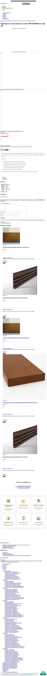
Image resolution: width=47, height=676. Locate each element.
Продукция (5, 13)
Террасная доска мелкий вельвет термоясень (13, 616)
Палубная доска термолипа (10, 624)
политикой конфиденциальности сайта (26, 674)
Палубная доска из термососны (11, 590)
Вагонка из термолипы (9, 619)
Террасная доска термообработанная (10, 662)
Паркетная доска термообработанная (10, 663)
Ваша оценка (3, 203)
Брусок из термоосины (9, 634)
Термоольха (5, 580)
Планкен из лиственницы (10, 574)
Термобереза (5, 648)
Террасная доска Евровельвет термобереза (13, 657)
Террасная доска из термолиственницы (12, 579)
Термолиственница (6, 570)
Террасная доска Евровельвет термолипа (13, 627)
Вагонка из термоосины (9, 635)
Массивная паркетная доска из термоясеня (13, 603)
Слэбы (4, 14)
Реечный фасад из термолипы (11, 630)
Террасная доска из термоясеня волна (12, 612)
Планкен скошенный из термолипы (12, 631)
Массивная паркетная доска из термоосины (13, 637)
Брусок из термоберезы (9, 649)
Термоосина (5, 633)
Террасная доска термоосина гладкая (12, 644)
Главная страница (3, 20)
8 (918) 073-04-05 (25, 2)
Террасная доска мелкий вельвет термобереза (14, 659)
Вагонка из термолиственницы (11, 571)
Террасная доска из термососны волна (12, 596)
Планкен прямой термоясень (10, 607)
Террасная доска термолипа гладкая (12, 626)
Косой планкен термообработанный (10, 666)
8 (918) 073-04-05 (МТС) (11, 545)
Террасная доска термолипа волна (11, 625)
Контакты (5, 17)
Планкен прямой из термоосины (11, 639)
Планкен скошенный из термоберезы (12, 654)
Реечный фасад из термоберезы (11, 655)
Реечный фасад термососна (10, 593)
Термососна (7, 184)
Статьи (4, 16)
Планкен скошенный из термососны (12, 592)
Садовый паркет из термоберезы (11, 656)
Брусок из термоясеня (9, 601)
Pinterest (5, 222)
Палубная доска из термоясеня (11, 606)
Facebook (2, 559)
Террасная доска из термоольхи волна (12, 584)
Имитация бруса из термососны (11, 589)
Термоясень (5, 600)
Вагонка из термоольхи (9, 581)
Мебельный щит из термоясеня (11, 604)
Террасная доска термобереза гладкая (12, 661)
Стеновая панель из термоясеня (11, 611)
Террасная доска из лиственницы (11, 578)
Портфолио (5, 15)
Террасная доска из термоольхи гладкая (12, 585)
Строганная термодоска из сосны (11, 594)
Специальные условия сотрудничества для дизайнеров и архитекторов (16, 555)
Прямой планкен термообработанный (10, 665)
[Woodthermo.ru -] (3, 3)
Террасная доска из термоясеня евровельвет (13, 614)
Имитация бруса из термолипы (11, 618)
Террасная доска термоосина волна (12, 643)
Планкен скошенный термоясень (11, 608)
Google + (2, 222)
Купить (7, 149)
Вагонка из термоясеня (9, 602)
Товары (9, 20)
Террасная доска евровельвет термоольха (13, 583)
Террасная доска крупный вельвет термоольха (14, 587)
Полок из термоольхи (9, 582)
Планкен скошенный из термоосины (12, 640)
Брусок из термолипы (9, 620)
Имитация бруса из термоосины (11, 636)
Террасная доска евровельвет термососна (13, 595)
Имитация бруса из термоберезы (11, 651)
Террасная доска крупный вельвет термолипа (14, 628)
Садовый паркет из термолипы (11, 621)
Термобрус (5, 671)
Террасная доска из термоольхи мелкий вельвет (14, 586)
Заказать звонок (6, 18)
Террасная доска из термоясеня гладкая (12, 613)
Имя (1, 213)
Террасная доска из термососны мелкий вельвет (14, 598)
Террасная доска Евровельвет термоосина (13, 645)
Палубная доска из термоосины (11, 638)
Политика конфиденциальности (12, 561)
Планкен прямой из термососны (11, 591)
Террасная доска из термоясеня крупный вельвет (14, 615)
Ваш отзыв (2, 211)
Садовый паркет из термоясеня (11, 610)
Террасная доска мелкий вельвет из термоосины (14, 647)
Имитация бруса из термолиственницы (12, 572)
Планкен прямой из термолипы (11, 632)
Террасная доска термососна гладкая (12, 599)
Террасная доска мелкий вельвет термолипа (13, 629)
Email (1, 215)
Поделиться (2, 221)
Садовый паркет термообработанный (10, 672)
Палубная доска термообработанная (10, 664)
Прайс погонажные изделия (8, 554)
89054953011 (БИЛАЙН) (7, 546)
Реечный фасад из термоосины (11, 641)
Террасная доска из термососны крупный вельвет (14, 597)
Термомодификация (7, 12)
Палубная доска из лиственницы (11, 573)
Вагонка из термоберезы (10, 650)
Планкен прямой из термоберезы (11, 653)
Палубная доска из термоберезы (11, 652)
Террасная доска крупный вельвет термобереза (14, 658)
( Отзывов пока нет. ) (4, 133)
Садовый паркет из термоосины (11, 642)
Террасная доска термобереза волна (12, 660)
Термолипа (5, 617)
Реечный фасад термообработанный (10, 667)
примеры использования (5, 145)
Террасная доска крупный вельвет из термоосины (15, 646)
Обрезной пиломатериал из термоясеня (12, 605)
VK (9, 222)
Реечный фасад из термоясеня (11, 609)
